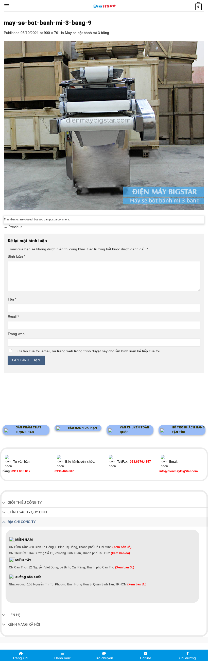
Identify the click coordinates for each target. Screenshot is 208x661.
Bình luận (16, 256)
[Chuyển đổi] (4, 503)
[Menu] (6, 6)
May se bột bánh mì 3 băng (87, 33)
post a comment (59, 219)
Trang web (16, 334)
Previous (13, 227)
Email (13, 317)
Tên (12, 299)
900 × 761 (52, 33)
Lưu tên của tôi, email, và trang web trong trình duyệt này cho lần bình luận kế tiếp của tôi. (88, 351)
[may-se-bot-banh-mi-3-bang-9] (104, 125)
